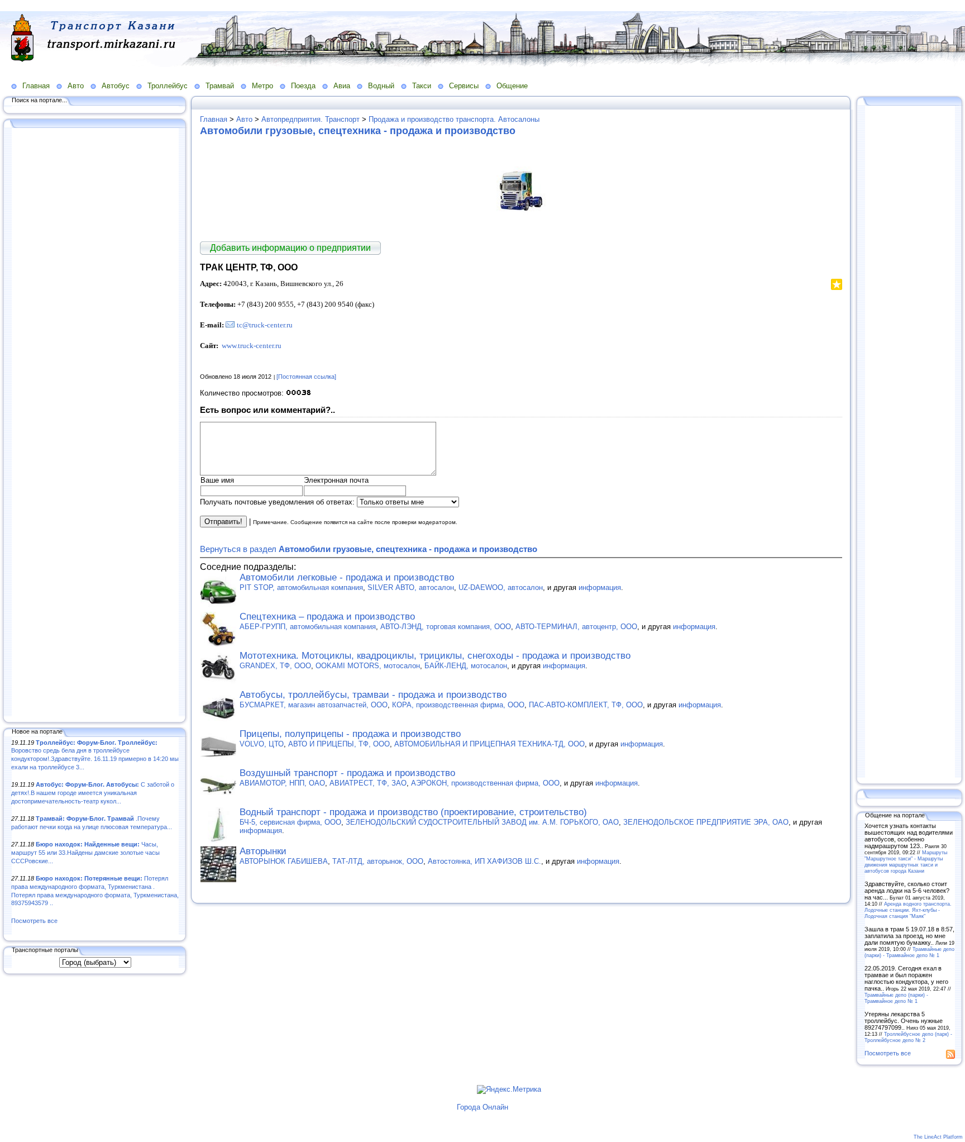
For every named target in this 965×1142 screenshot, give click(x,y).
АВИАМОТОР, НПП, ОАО (282, 783)
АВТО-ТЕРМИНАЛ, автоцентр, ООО (576, 626)
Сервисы (464, 86)
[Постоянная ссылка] (306, 376)
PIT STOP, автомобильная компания (301, 587)
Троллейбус (167, 86)
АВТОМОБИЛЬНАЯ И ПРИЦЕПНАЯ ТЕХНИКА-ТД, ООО (489, 744)
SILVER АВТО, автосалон (410, 587)
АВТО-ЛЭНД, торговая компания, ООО (445, 626)
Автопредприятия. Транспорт (310, 119)
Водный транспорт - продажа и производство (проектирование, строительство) (413, 812)
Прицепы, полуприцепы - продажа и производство (350, 734)
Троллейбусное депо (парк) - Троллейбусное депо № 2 (908, 1037)
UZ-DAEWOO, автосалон (500, 587)
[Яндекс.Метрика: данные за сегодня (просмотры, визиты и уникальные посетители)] (509, 1089)
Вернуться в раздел (368, 549)
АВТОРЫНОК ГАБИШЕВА (284, 861)
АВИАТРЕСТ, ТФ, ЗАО (368, 783)
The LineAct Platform (938, 1137)
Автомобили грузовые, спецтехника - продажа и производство (357, 130)
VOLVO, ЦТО (262, 744)
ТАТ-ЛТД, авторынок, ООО (377, 861)
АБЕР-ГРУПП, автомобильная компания (308, 626)
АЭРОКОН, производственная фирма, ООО (485, 783)
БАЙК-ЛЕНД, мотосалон (465, 666)
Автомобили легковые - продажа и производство (347, 577)
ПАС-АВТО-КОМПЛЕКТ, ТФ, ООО (586, 705)
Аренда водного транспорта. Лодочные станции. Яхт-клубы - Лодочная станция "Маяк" (908, 910)
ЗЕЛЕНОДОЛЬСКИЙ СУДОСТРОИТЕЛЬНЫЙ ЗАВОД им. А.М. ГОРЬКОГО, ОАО (482, 822)
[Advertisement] (95, 423)
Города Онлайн (482, 1107)
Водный (381, 86)
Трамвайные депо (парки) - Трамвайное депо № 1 (909, 952)
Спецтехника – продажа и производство (327, 616)
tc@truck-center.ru (265, 325)
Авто (76, 86)
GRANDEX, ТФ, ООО (275, 666)
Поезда (303, 86)
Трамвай (220, 86)
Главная (36, 86)
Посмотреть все (34, 920)
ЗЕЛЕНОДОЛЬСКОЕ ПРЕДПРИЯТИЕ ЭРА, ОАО (706, 822)
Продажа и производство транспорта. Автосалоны (454, 119)
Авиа (341, 86)
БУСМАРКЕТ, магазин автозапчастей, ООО (314, 705)
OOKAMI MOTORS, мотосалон (368, 666)
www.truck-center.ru (251, 345)
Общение (512, 86)
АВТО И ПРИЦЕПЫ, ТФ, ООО (339, 744)
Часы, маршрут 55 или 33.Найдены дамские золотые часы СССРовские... (85, 852)
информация (600, 587)
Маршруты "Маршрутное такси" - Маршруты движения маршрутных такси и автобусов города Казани (905, 861)
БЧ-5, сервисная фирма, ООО (290, 822)
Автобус (116, 86)
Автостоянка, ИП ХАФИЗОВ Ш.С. (484, 861)
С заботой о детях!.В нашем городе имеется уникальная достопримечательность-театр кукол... (92, 792)
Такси (421, 86)
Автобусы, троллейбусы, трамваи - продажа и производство (373, 694)
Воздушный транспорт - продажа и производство (347, 773)
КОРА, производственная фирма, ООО (458, 705)
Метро (262, 86)
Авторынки (263, 851)
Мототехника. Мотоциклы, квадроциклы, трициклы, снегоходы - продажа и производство (435, 655)
